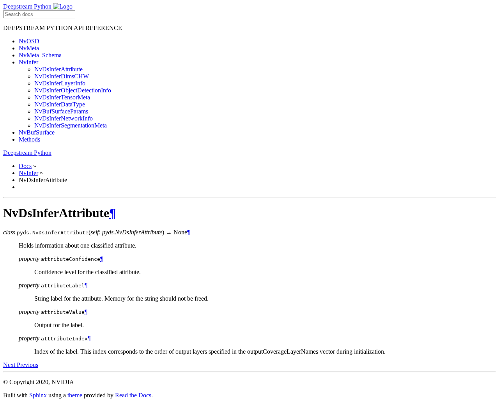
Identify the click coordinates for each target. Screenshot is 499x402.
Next (10, 364)
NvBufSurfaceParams (61, 111)
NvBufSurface (37, 132)
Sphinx (38, 395)
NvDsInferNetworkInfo (63, 118)
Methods (29, 139)
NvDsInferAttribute (58, 69)
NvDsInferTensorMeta (62, 97)
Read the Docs (133, 395)
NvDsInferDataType (59, 104)
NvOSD (29, 41)
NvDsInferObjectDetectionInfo (72, 90)
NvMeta (29, 48)
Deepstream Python (28, 6)
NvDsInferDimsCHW (61, 76)
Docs (25, 166)
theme (74, 395)
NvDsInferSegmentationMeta (70, 125)
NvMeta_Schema (40, 55)
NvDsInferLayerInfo (59, 83)
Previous (27, 364)
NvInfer (28, 62)
